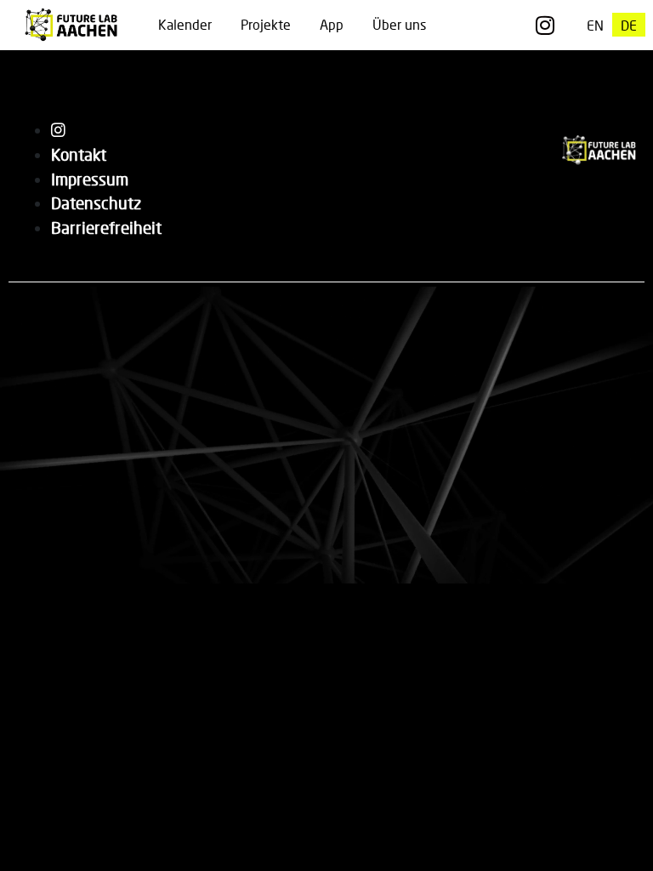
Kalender (185, 24)
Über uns (399, 24)
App (332, 24)
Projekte (266, 24)
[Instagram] (544, 25)
